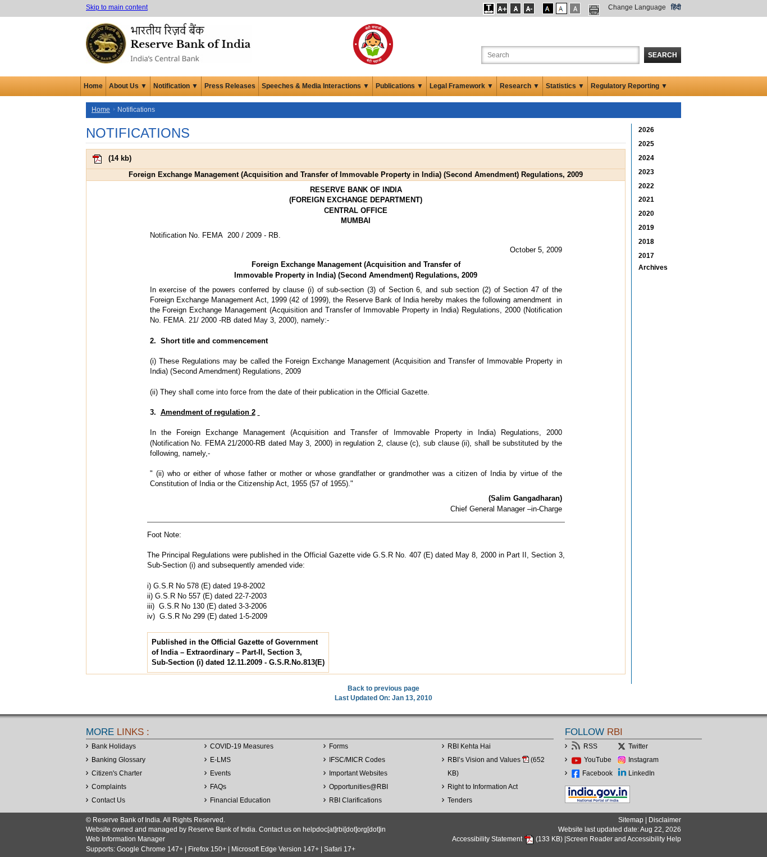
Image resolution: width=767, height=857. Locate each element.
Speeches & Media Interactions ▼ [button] (315, 86)
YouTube (597, 760)
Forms (338, 746)
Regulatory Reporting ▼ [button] (629, 86)
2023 (646, 172)
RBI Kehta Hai (469, 746)
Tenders (460, 800)
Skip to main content (117, 7)
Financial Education (240, 800)
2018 (646, 242)
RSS (590, 746)
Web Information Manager (125, 839)
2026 (646, 130)
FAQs (218, 787)
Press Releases (229, 86)
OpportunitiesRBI (358, 787)
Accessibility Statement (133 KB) (508, 839)
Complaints (109, 787)
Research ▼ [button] (520, 86)
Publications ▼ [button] (399, 86)
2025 (646, 144)
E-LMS (220, 760)
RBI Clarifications (355, 800)
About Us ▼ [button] (128, 86)
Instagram (643, 760)
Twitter (638, 746)
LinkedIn (641, 773)
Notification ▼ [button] (175, 86)
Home (93, 86)
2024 (646, 158)
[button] (489, 8)
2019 (646, 228)
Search (662, 55)
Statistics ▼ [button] (565, 86)
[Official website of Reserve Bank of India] (170, 43)
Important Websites (358, 773)
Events (220, 773)
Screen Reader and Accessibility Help (623, 839)
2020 (646, 213)
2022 (646, 186)
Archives (653, 267)
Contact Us (108, 800)
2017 (646, 256)
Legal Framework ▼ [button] (462, 86)
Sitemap (630, 820)
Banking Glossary (118, 760)
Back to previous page (383, 688)
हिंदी (676, 7)
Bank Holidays (114, 746)
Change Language (637, 7)
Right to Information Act (483, 787)
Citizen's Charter (117, 773)
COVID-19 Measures (241, 746)
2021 (646, 199)
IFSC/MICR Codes (357, 760)
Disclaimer (665, 820)
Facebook (597, 773)
